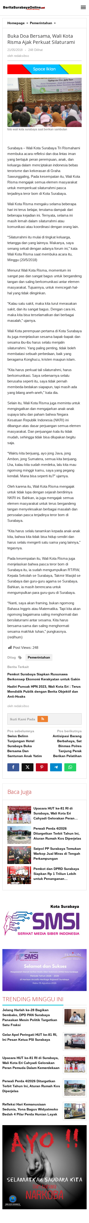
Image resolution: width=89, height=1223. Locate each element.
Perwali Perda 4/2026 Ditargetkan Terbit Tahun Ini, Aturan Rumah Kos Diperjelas (57, 833)
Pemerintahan (39, 657)
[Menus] (83, 8)
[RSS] (42, 719)
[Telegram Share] (56, 767)
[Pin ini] (42, 767)
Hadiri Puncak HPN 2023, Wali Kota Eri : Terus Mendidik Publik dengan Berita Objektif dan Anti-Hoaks (44, 691)
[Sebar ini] (13, 767)
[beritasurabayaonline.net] (23, 7)
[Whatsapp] (70, 767)
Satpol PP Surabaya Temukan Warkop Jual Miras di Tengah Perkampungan (57, 853)
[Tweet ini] (27, 767)
